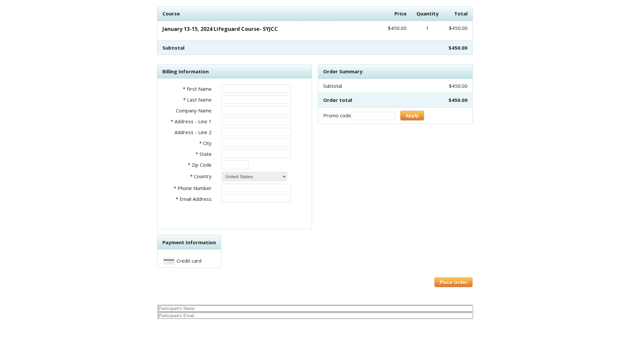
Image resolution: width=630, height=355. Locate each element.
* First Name (197, 88)
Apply (412, 115)
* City (205, 143)
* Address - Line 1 (191, 121)
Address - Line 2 (193, 132)
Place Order (453, 282)
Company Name (194, 110)
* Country (201, 176)
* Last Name (197, 99)
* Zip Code (200, 164)
